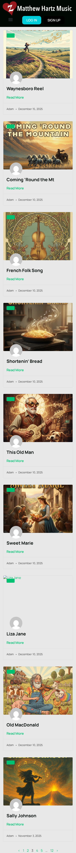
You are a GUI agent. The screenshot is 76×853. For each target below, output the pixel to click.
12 (51, 850)
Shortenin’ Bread (24, 361)
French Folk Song (25, 270)
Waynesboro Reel (25, 88)
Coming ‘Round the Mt (30, 179)
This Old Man (20, 452)
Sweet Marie (20, 543)
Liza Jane (16, 634)
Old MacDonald (23, 725)
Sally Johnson (21, 816)
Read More (15, 97)
